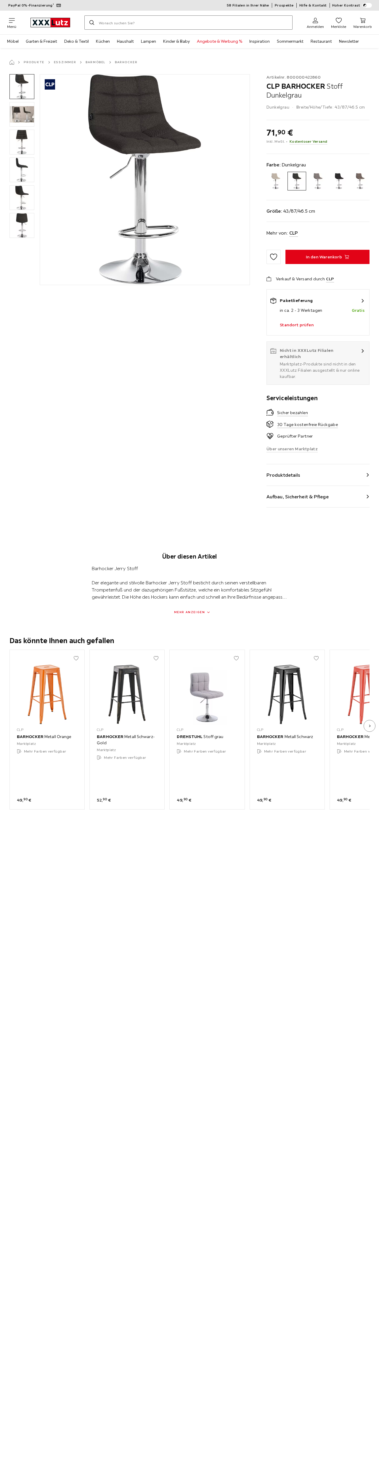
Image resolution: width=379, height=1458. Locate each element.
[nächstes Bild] (369, 726)
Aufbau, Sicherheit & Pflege (297, 497)
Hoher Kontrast (346, 5)
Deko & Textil (76, 41)
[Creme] (275, 181)
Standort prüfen (297, 324)
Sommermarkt (290, 41)
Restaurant (321, 41)
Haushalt (125, 41)
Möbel (13, 41)
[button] (21, 86)
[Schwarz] (339, 181)
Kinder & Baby (176, 41)
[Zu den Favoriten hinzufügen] (273, 257)
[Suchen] (92, 22)
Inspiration (259, 41)
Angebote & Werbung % (219, 41)
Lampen (148, 41)
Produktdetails (283, 475)
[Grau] (318, 181)
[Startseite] (11, 62)
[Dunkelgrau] (297, 181)
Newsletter (349, 41)
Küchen (103, 41)
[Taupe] (360, 181)
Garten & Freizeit (41, 41)
